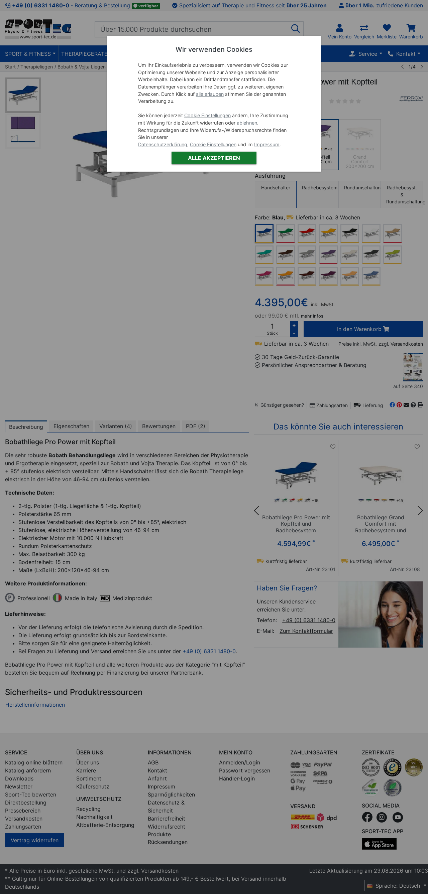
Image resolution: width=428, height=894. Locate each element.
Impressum (267, 144)
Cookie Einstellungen (207, 115)
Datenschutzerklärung (162, 144)
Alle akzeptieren (214, 158)
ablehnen (247, 123)
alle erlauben (210, 94)
